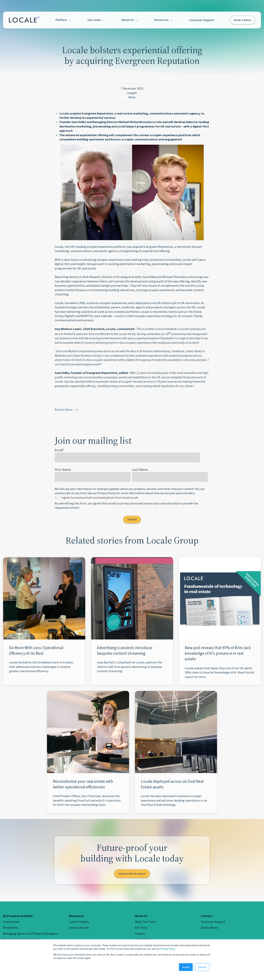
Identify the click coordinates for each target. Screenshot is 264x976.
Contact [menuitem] (206, 916)
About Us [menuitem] (141, 916)
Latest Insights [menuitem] (79, 922)
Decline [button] (202, 967)
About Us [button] (128, 20)
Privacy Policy (167, 948)
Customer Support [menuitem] (213, 922)
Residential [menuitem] (10, 928)
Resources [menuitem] (76, 916)
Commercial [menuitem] (11, 922)
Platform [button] (61, 20)
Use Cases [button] (94, 20)
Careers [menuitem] (140, 934)
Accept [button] (185, 967)
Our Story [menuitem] (141, 928)
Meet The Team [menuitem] (145, 922)
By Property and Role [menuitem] (18, 916)
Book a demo (242, 20)
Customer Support (201, 20)
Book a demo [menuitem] (209, 928)
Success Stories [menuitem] (79, 928)
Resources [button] (161, 20)
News (132, 97)
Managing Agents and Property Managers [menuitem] (30, 934)
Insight (132, 93)
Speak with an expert (132, 874)
